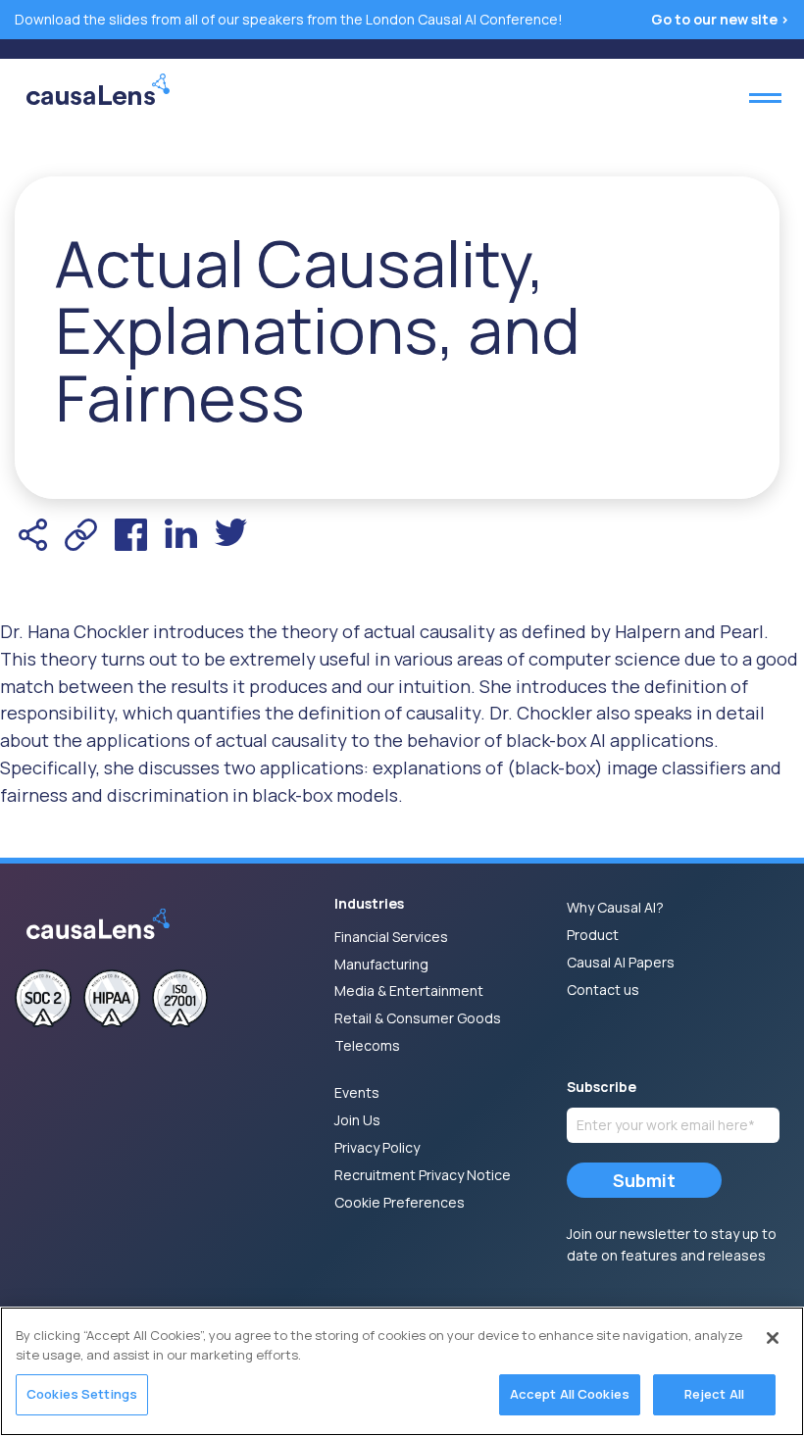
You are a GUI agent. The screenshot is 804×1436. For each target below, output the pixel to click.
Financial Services (391, 936)
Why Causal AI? (615, 907)
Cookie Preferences (399, 1202)
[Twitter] (231, 535)
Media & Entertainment (408, 990)
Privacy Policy (377, 1147)
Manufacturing (381, 964)
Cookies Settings (81, 1394)
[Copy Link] (81, 535)
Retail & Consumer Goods (417, 1018)
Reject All (714, 1394)
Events (356, 1092)
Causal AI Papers (621, 962)
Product (593, 934)
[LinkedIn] (181, 535)
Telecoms (367, 1045)
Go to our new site (715, 19)
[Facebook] (131, 535)
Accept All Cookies (569, 1394)
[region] (402, 1371)
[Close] (772, 1338)
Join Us (357, 1120)
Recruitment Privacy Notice (422, 1174)
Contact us (603, 989)
